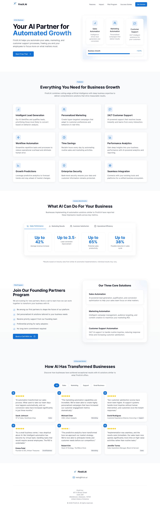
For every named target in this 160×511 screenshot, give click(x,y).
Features (92, 4)
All (56, 385)
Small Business (99, 385)
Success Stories (126, 4)
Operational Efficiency (105, 226)
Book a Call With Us (24, 336)
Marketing (74, 385)
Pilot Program (112, 4)
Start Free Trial (22, 54)
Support (86, 385)
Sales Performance (36, 226)
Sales (64, 385)
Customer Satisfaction (81, 226)
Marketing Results (58, 226)
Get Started (141, 4)
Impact (101, 4)
